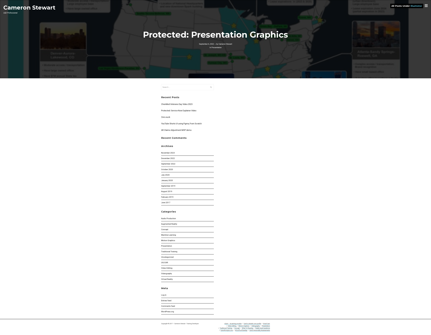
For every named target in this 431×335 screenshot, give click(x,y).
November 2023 (168, 153)
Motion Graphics (168, 240)
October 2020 (167, 169)
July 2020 (165, 175)
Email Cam (266, 323)
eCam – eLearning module (233, 323)
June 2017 (165, 202)
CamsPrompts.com (227, 330)
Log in (163, 295)
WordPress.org (167, 311)
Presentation (166, 246)
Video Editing (166, 268)
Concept (164, 229)
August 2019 (166, 191)
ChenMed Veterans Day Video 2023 (176, 104)
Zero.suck (165, 117)
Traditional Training (169, 251)
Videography (166, 273)
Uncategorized (167, 257)
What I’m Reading (247, 328)
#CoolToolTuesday (241, 330)
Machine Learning (168, 235)
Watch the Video (215, 39)
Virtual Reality (167, 279)
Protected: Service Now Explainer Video (178, 110)
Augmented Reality (169, 224)
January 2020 (167, 180)
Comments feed (168, 306)
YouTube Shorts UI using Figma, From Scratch (181, 123)
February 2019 (167, 197)
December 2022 (168, 158)
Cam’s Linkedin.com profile (252, 323)
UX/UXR (164, 262)
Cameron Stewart (29, 7)
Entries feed (166, 300)
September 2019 (168, 186)
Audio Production (168, 218)
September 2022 (168, 164)
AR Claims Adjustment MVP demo (176, 130)
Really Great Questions (262, 328)
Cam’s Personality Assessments (259, 330)
